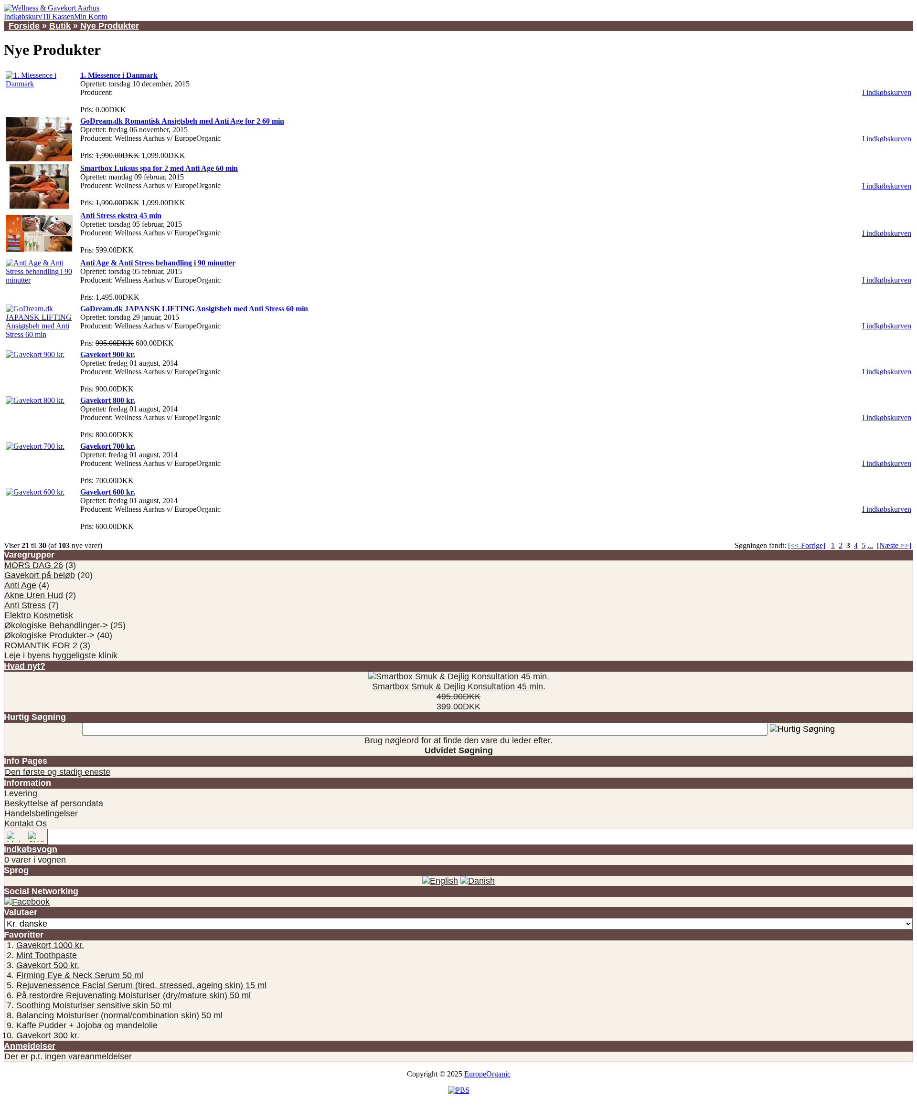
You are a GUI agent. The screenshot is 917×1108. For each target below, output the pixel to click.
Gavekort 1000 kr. (50, 945)
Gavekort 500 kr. (47, 965)
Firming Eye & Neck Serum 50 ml (79, 975)
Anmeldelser (29, 1046)
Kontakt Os (25, 823)
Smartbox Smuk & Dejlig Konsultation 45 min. (458, 686)
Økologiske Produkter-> (49, 635)
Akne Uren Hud (33, 595)
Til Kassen (58, 16)
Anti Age (20, 585)
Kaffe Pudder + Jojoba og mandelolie (87, 1025)
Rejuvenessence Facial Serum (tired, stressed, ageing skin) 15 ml (141, 985)
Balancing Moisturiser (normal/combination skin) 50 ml (119, 1015)
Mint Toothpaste (46, 955)
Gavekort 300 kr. (47, 1035)
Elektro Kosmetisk (38, 615)
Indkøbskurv (23, 16)
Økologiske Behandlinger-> (56, 625)
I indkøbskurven (886, 92)
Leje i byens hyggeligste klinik (60, 655)
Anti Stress (25, 605)
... (870, 545)
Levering (20, 793)
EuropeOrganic (487, 1074)
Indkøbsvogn (30, 849)
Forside (24, 26)
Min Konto (90, 16)
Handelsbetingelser (41, 813)
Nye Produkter (109, 26)
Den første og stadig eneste (57, 772)
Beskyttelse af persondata (53, 803)
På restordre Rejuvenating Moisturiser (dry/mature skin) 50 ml (133, 995)
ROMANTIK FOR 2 (40, 645)
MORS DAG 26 (33, 565)
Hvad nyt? (24, 666)
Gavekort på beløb (39, 575)
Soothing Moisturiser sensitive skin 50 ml (93, 1005)
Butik (60, 26)
